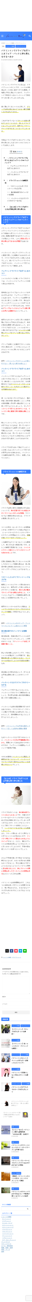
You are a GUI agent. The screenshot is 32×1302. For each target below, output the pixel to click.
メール (4, 1004)
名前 (4, 996)
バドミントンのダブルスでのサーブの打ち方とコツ (20, 1089)
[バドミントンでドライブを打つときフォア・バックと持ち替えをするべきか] (20, 951)
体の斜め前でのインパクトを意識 (18, 193)
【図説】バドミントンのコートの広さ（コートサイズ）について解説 (21, 1178)
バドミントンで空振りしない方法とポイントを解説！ (20, 1075)
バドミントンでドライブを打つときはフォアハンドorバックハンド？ (17, 160)
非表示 (19, 152)
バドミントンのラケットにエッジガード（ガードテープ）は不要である (21, 1147)
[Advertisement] (16, 16)
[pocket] (16, 951)
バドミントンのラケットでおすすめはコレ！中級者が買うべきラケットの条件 (21, 1194)
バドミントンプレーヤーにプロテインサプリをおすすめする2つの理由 (21, 1163)
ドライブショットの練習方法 (16, 182)
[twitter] (7, 951)
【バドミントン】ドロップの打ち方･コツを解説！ (20, 1031)
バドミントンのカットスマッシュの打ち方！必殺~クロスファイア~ (20, 1060)
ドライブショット (16, 957)
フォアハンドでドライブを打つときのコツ (17, 167)
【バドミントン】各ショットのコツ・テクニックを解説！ (20, 1046)
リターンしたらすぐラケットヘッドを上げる (17, 187)
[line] (25, 951)
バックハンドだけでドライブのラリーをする (18, 199)
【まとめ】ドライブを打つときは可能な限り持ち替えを (16, 208)
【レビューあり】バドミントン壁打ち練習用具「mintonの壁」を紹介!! (21, 1132)
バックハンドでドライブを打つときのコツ (17, 173)
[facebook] (11, 951)
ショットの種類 (7, 957)
